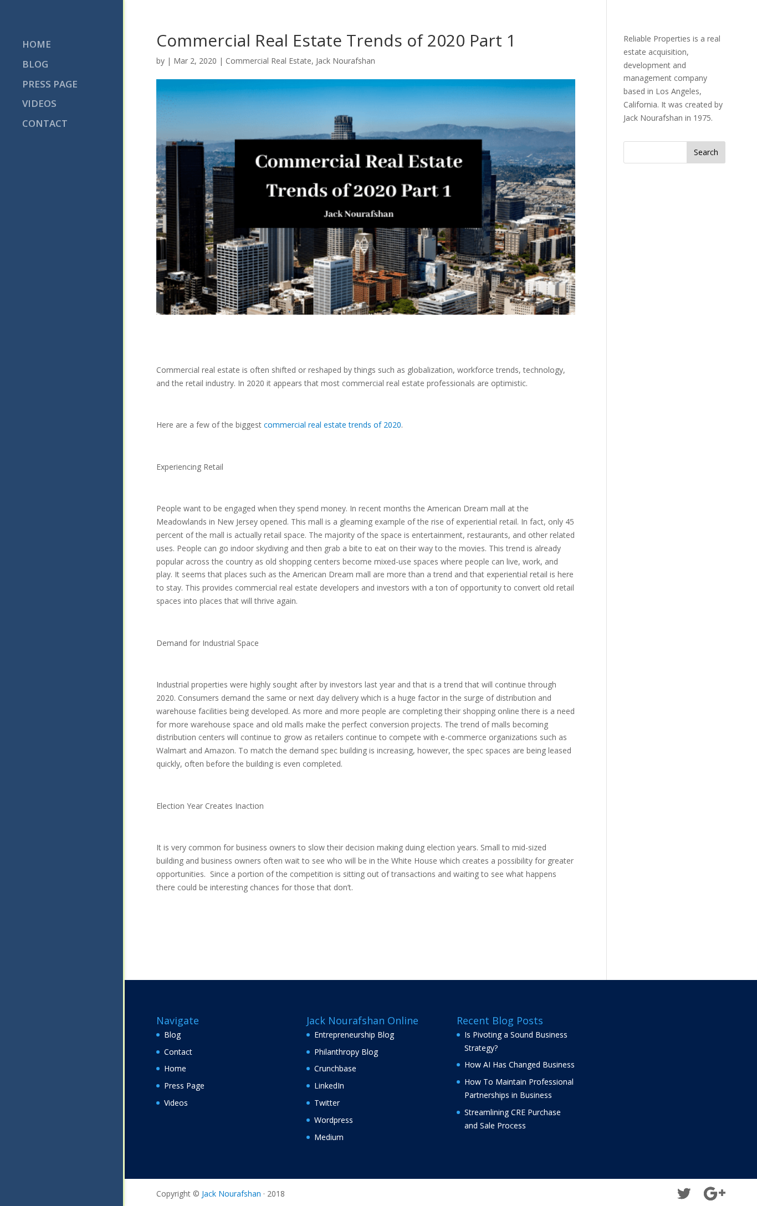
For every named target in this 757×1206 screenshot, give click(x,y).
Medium (329, 1137)
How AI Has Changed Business (519, 1064)
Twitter (327, 1102)
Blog (35, 65)
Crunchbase (335, 1068)
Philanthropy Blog (346, 1051)
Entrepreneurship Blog (354, 1034)
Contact (45, 125)
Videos (39, 105)
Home (36, 45)
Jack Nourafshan (345, 60)
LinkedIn (329, 1085)
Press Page (50, 85)
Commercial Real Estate (268, 60)
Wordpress (333, 1120)
